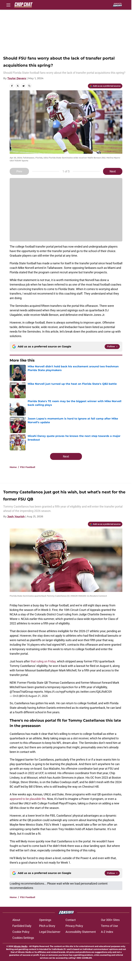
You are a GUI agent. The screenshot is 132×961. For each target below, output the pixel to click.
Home (13, 467)
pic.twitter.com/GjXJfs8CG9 (94, 691)
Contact (71, 920)
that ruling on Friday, (43, 661)
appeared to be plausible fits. (28, 799)
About (16, 920)
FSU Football (27, 467)
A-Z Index (107, 931)
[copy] (29, 86)
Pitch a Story (47, 926)
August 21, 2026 (38, 696)
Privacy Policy (74, 926)
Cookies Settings (23, 937)
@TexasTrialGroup (21, 691)
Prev (19, 171)
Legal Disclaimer (49, 931)
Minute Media (20, 946)
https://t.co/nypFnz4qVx (59, 691)
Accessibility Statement (81, 931)
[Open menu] (8, 5)
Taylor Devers (16, 78)
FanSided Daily (21, 926)
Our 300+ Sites (110, 920)
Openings (45, 920)
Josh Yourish (16, 516)
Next (113, 171)
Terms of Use (109, 926)
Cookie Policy (20, 931)
